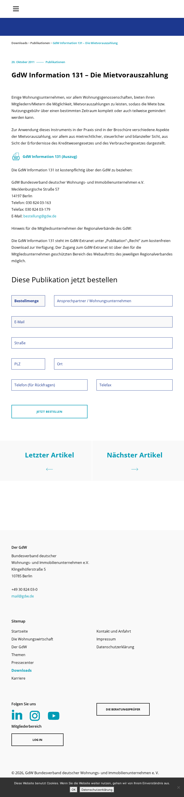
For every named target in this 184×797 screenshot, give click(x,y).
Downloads (19, 43)
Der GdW (19, 646)
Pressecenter (22, 662)
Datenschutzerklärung (115, 646)
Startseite (19, 631)
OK (74, 789)
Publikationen (40, 43)
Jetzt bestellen (50, 412)
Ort (60, 363)
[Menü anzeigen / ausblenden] (16, 9)
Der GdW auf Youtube (53, 716)
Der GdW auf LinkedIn (17, 714)
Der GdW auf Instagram (35, 716)
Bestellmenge (26, 300)
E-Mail (19, 321)
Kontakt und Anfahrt (113, 631)
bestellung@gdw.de (39, 216)
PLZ (17, 363)
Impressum (106, 639)
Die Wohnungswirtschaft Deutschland (143, 9)
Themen (18, 654)
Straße (20, 342)
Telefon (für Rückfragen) (34, 385)
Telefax (105, 385)
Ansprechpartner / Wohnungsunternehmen (94, 300)
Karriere (18, 678)
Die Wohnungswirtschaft (32, 639)
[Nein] (178, 787)
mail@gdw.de (22, 596)
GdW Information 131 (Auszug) (50, 156)
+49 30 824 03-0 (24, 589)
